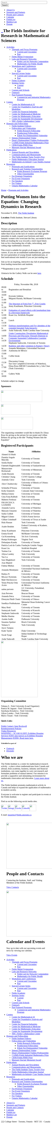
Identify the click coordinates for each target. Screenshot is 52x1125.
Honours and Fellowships (17, 123)
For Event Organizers (21, 178)
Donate (9, 24)
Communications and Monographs (26, 155)
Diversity (10, 751)
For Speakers (17, 181)
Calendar (10, 17)
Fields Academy (18, 80)
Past (19, 54)
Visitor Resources (8, 731)
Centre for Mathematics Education (26, 116)
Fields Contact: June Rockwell (14, 726)
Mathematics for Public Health (30, 64)
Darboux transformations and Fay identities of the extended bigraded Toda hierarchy (29, 327)
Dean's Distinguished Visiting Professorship (30, 140)
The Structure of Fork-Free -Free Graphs (27, 304)
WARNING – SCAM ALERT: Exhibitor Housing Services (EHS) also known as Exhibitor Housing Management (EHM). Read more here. (22, 735)
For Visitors (17, 183)
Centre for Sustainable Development (27, 119)
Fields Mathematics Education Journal (28, 159)
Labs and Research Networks (24, 59)
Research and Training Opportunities (27, 169)
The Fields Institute (26, 213)
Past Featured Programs (22, 95)
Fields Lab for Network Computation (32, 61)
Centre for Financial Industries (24, 111)
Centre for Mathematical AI (23, 104)
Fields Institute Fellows (21, 126)
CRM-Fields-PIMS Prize (22, 145)
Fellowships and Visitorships (24, 128)
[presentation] (33, 304)
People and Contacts (15, 15)
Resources (10, 164)
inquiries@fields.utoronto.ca (19, 815)
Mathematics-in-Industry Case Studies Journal (31, 162)
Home (3, 190)
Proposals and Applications (23, 166)
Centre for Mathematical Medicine (26, 114)
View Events (11, 955)
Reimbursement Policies (11, 728)
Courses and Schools (20, 90)
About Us (10, 10)
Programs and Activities (18, 190)
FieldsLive (10, 19)
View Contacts (12, 887)
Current (20, 85)
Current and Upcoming (27, 52)
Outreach (15, 92)
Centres (9, 102)
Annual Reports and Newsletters (25, 152)
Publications (11, 150)
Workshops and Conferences (24, 66)
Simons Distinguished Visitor (24, 138)
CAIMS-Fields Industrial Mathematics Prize (30, 143)
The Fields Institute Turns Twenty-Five (28, 157)
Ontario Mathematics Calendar (24, 186)
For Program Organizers (22, 176)
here (39, 273)
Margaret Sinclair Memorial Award (26, 147)
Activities (10, 47)
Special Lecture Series (21, 73)
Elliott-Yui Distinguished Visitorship (32, 135)
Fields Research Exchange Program (32, 171)
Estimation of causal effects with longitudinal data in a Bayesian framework (29, 311)
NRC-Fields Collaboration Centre (26, 121)
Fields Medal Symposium (22, 57)
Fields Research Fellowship (28, 131)
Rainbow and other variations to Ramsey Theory (29, 346)
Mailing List (11, 22)
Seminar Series (18, 83)
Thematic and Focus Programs (24, 49)
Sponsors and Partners (15, 12)
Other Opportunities (25, 174)
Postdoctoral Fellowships (27, 133)
